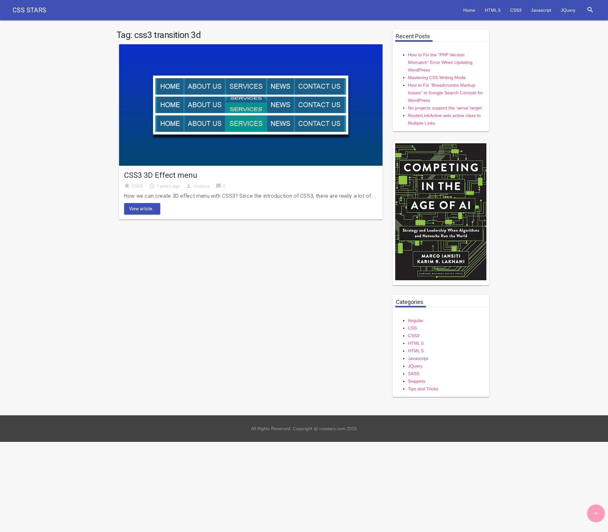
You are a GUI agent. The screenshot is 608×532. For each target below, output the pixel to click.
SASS (413, 373)
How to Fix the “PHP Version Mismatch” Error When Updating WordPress (440, 62)
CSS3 (516, 10)
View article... (142, 208)
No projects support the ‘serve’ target (445, 107)
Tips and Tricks (423, 388)
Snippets (416, 381)
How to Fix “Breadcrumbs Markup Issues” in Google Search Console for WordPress (445, 93)
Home (469, 10)
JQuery (568, 10)
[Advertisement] (190, 486)
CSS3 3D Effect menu (160, 175)
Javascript (541, 10)
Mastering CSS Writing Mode (437, 77)
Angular (415, 320)
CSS (412, 328)
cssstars (201, 186)
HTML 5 (493, 10)
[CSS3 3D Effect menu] (251, 104)
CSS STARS (30, 10)
